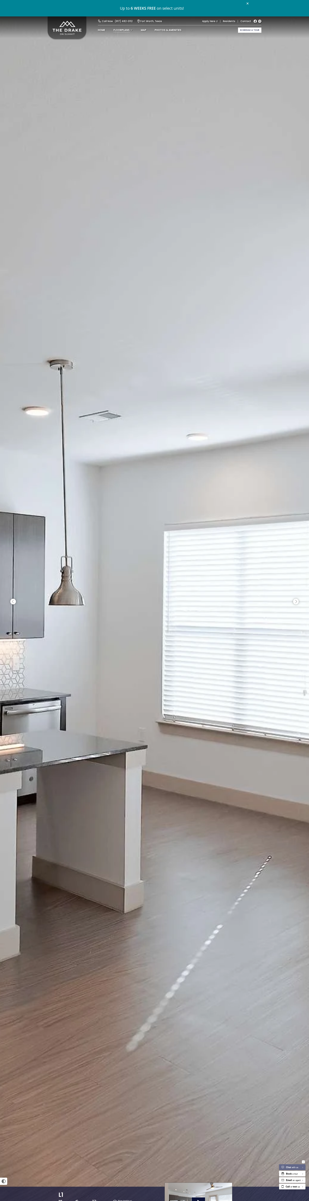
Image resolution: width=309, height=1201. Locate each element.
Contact (245, 21)
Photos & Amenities (168, 30)
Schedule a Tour (249, 30)
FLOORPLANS (121, 30)
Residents (229, 21)
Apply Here (208, 21)
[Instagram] (259, 21)
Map (143, 30)
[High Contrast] (3, 1181)
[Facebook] (255, 21)
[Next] (296, 602)
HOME (101, 30)
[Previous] (13, 602)
